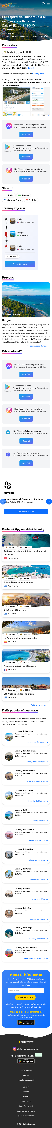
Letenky (26, 1087)
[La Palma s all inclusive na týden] (26, 628)
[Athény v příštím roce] (26, 600)
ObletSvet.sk (26, 1101)
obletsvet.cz (29, 1124)
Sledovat (26, 179)
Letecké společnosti (26, 1080)
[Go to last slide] (3, 502)
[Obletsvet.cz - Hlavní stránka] (8, 4)
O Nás (26, 1096)
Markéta (11, 29)
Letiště (26, 1075)
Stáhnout (26, 156)
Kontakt (26, 1091)
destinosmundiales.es (26, 1111)
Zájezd (31, 68)
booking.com (38, 73)
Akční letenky (26, 1070)
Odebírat (26, 134)
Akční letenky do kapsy (26, 1055)
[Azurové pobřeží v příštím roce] (26, 656)
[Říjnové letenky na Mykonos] (26, 572)
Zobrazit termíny (20, 264)
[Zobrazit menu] (48, 4)
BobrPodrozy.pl (26, 1106)
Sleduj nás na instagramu (28, 1049)
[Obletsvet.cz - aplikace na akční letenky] (26, 1022)
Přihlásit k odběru (25, 997)
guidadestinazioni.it (26, 1116)
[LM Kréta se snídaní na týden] (26, 683)
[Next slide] (49, 502)
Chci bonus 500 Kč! (26, 511)
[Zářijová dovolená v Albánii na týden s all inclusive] (26, 541)
